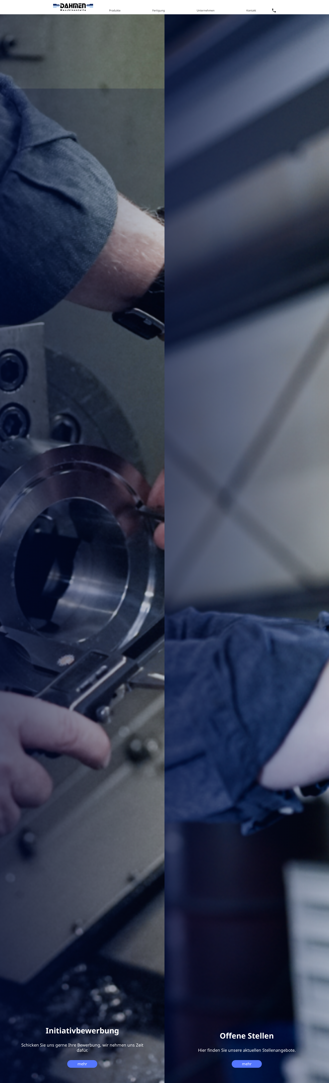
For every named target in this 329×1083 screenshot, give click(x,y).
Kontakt (251, 10)
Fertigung (158, 10)
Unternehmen (206, 10)
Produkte (115, 10)
